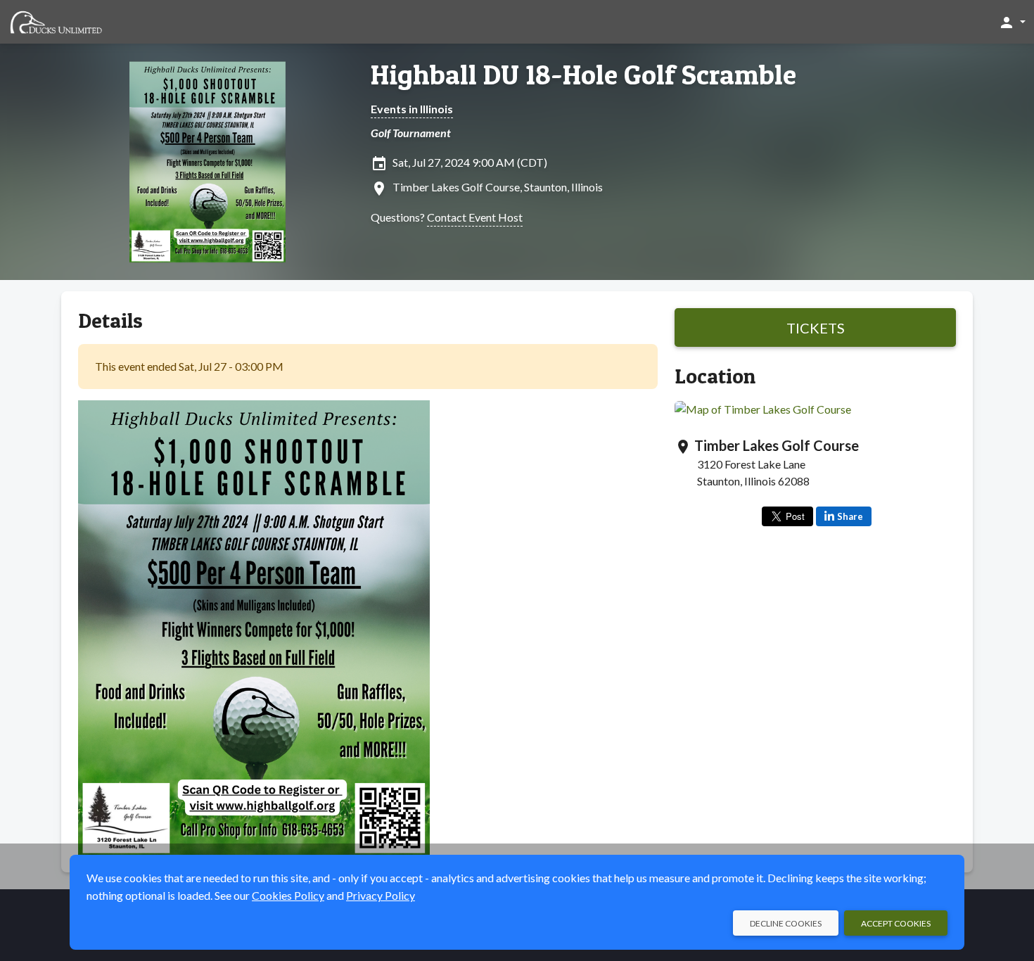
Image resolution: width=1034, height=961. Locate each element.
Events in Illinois (412, 108)
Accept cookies (896, 923)
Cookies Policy (288, 895)
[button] (1012, 22)
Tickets (815, 327)
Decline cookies (786, 923)
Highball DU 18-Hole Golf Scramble (583, 75)
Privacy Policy (380, 895)
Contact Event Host (475, 217)
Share (850, 516)
